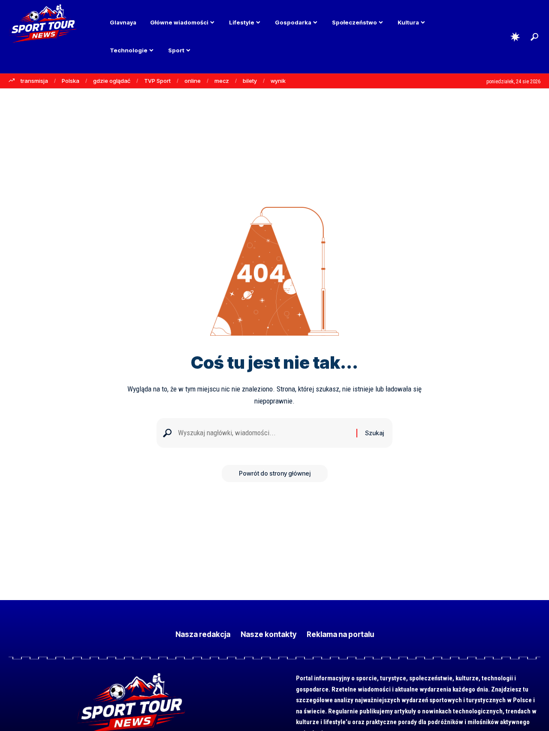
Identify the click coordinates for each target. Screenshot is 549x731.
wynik (278, 80)
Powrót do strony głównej (275, 473)
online (192, 80)
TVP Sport (157, 80)
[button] (534, 37)
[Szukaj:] (264, 433)
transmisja (34, 80)
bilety (250, 80)
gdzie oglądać (111, 80)
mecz (221, 80)
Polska (70, 80)
